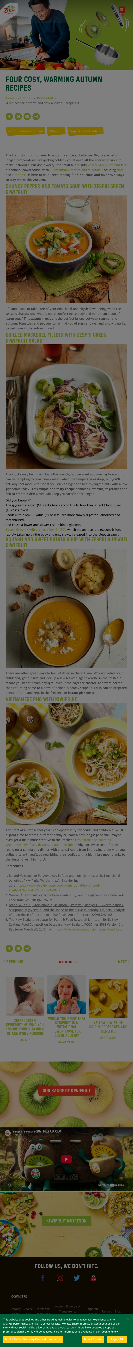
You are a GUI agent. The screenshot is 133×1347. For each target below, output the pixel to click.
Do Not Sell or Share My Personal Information (33, 1339)
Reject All (117, 1339)
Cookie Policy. (110, 1331)
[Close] (127, 1318)
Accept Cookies (93, 1339)
